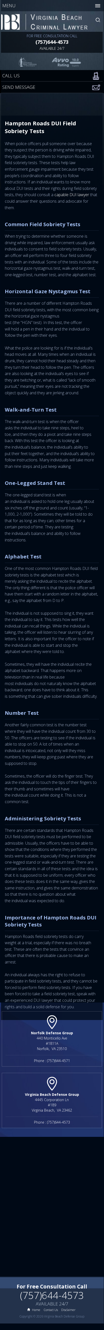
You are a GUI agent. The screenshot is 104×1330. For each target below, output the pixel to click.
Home (36, 1310)
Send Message (18, 87)
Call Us (11, 76)
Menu (9, 6)
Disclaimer (68, 1310)
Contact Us (51, 1310)
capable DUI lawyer (71, 194)
